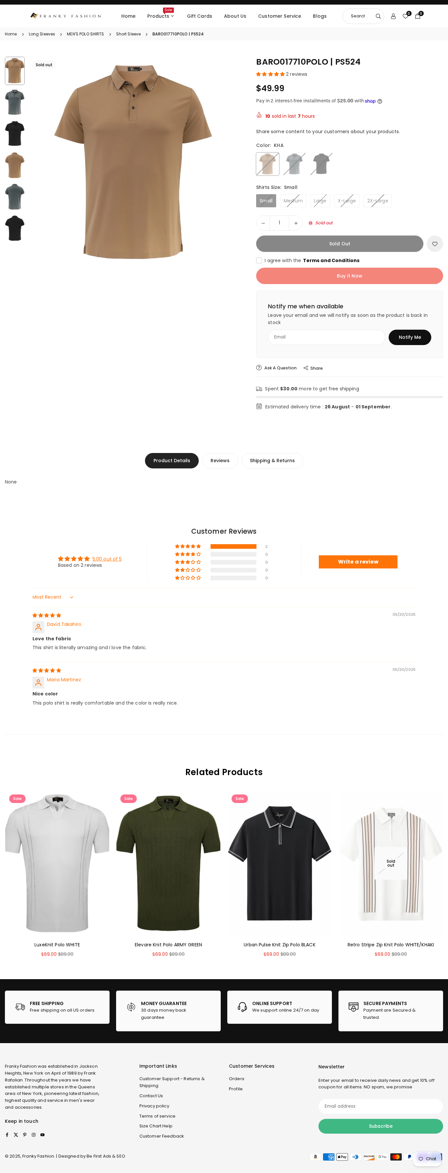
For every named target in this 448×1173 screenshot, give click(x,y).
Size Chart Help (156, 1126)
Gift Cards (199, 16)
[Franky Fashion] (66, 15)
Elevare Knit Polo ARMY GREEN (168, 944)
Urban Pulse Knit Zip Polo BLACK (279, 944)
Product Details (171, 460)
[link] (57, 1007)
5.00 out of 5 (107, 559)
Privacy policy (154, 1106)
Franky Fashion (21, 1066)
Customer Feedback (161, 1136)
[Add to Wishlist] (435, 244)
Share (316, 368)
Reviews (220, 460)
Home (128, 16)
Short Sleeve (128, 34)
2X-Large (377, 200)
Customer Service (279, 16)
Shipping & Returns (272, 460)
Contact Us (151, 1096)
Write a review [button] (358, 562)
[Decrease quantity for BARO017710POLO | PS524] (263, 223)
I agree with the (312, 260)
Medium (293, 200)
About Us (235, 16)
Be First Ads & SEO (106, 1156)
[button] (225, 163)
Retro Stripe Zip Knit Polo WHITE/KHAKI (391, 944)
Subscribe (381, 1126)
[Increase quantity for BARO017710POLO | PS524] (295, 223)
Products (159, 13)
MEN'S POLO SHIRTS (85, 34)
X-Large (347, 200)
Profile (236, 1089)
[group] (134, 163)
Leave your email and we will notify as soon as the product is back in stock (348, 319)
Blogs (320, 16)
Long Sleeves (42, 34)
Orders (236, 1079)
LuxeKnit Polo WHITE (57, 944)
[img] (46, 615)
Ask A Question (279, 368)
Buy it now (349, 276)
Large (320, 200)
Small (266, 200)
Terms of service (157, 1116)
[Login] (393, 16)
